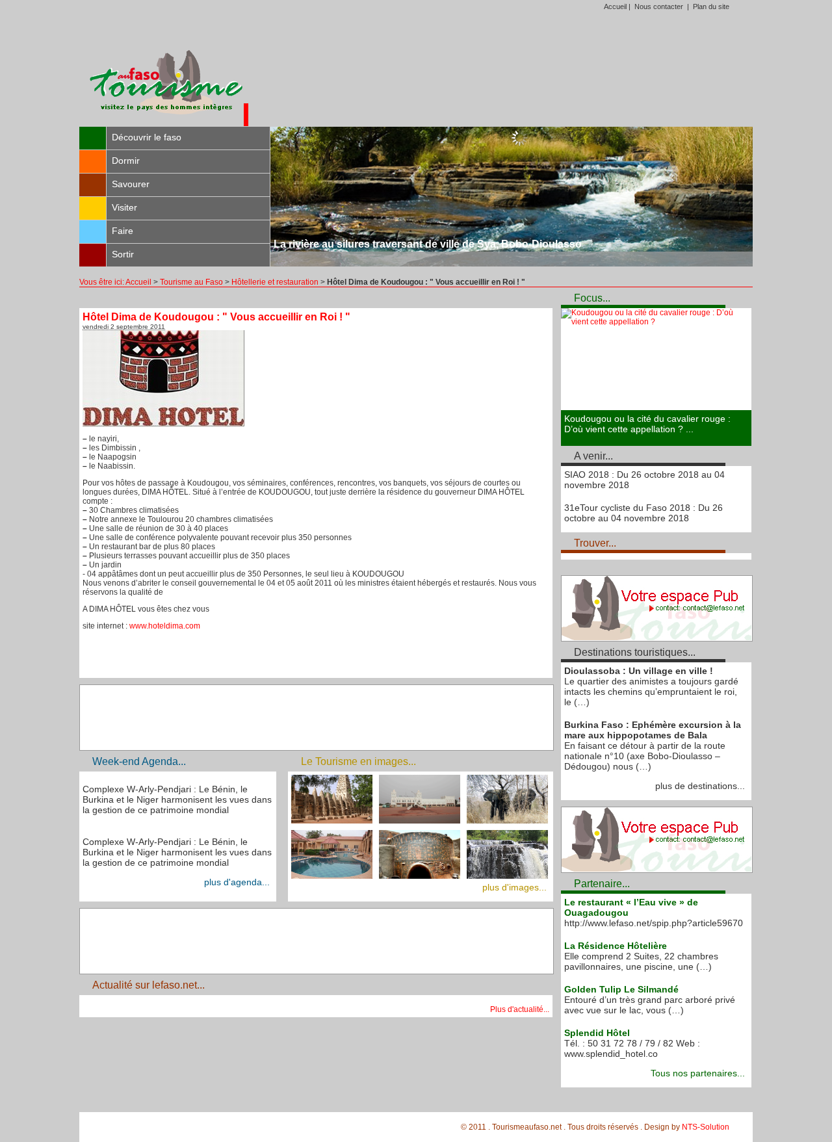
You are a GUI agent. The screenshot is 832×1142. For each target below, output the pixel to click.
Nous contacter (658, 6)
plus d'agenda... (237, 882)
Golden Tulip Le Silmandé (621, 989)
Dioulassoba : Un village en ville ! (638, 671)
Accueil (615, 6)
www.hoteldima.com (164, 625)
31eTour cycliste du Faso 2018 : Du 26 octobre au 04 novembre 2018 (643, 512)
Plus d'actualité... (519, 1009)
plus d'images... (514, 887)
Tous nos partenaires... (698, 1073)
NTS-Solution (705, 1127)
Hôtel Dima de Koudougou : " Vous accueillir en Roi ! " (216, 316)
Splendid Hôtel (597, 1033)
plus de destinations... (700, 786)
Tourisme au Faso (191, 282)
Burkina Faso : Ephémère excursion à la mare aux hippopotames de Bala (652, 730)
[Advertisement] (500, 74)
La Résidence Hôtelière (615, 946)
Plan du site (711, 6)
